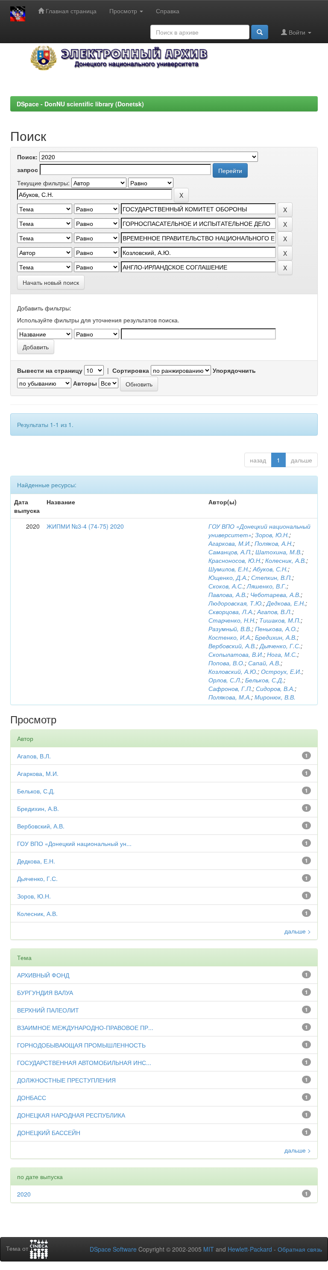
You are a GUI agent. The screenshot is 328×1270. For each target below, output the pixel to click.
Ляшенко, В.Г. (267, 586)
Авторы (85, 383)
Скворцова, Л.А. (231, 611)
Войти (297, 32)
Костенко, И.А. (230, 637)
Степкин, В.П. (271, 577)
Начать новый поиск (51, 282)
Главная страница (70, 10)
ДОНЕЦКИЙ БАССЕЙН (48, 1132)
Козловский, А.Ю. (233, 671)
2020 (24, 1194)
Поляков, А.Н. (274, 543)
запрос (27, 169)
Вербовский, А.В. (232, 645)
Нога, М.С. (282, 654)
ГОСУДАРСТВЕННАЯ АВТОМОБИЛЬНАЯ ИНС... (84, 1062)
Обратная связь (300, 1249)
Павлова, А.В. (227, 594)
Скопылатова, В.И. (236, 654)
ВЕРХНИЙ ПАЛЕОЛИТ (48, 1010)
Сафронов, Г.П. (230, 688)
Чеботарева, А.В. (275, 594)
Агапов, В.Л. (274, 611)
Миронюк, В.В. (275, 697)
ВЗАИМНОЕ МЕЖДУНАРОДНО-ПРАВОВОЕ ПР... (85, 1027)
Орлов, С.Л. (225, 680)
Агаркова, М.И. (229, 543)
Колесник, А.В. (285, 560)
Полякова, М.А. (229, 697)
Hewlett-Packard (250, 1249)
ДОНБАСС (31, 1097)
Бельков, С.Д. (264, 680)
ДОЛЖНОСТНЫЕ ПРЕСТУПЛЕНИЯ (66, 1080)
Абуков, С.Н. (270, 569)
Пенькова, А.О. (276, 628)
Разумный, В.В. (230, 628)
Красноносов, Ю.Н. (235, 560)
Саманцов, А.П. (230, 551)
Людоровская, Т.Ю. (235, 603)
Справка (167, 10)
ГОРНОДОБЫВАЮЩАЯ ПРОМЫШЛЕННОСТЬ (81, 1045)
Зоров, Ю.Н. (272, 534)
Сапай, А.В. (264, 662)
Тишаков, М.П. (280, 620)
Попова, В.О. (226, 662)
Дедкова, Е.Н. (285, 603)
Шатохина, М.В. (278, 551)
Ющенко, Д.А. (228, 577)
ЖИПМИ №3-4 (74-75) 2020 (85, 526)
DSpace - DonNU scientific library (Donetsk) (80, 103)
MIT (208, 1249)
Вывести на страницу (49, 370)
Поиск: (27, 156)
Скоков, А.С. (225, 586)
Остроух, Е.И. (281, 671)
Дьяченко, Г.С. (280, 645)
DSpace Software (113, 1249)
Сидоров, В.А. (275, 688)
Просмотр (124, 10)
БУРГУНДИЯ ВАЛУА (45, 992)
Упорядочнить (234, 370)
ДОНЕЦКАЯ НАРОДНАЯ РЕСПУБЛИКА (71, 1115)
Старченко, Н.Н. (232, 620)
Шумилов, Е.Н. (228, 569)
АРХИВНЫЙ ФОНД (43, 975)
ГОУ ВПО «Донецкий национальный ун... (74, 843)
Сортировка (130, 370)
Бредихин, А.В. (276, 637)
